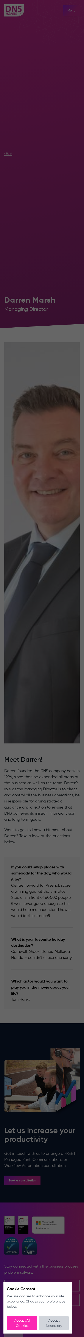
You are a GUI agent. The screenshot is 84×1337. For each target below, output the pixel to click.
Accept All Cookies (22, 1323)
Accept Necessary (54, 1323)
